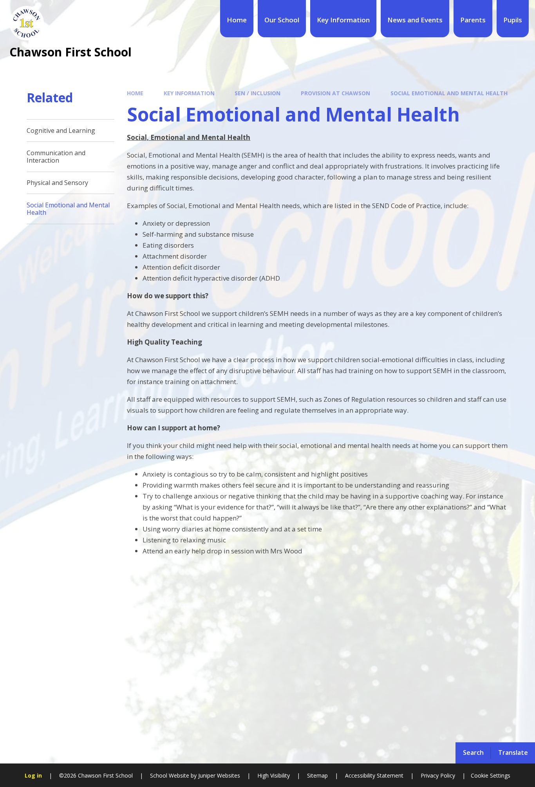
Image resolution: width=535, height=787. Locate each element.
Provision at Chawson (335, 93)
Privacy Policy (438, 775)
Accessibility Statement (374, 775)
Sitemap (317, 775)
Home (135, 93)
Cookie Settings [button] (490, 775)
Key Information (189, 93)
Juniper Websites (218, 775)
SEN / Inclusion (257, 93)
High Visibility (273, 775)
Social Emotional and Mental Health (449, 93)
